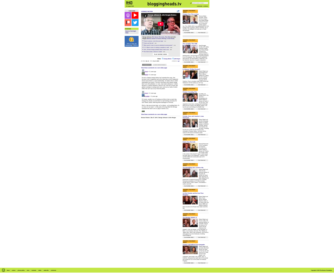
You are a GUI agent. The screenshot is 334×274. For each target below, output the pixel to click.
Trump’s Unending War (190, 92)
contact (13, 270)
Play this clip (201, 32)
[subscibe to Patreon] (128, 25)
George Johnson (167, 59)
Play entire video (160, 54)
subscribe (46, 270)
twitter (39, 270)
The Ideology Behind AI (190, 217)
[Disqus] (160, 90)
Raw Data (167, 37)
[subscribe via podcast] (128, 18)
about (8, 270)
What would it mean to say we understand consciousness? (158, 45)
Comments (146, 65)
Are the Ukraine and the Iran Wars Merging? (193, 194)
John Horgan (177, 59)
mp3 (179, 61)
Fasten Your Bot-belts (189, 142)
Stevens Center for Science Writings (156, 38)
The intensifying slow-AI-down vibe (193, 167)
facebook (34, 270)
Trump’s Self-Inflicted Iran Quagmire (194, 244)
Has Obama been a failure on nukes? (153, 51)
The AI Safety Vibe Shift (190, 44)
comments (199, 6)
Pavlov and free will (149, 43)
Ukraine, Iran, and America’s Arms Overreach (193, 117)
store (28, 270)
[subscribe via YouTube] (135, 18)
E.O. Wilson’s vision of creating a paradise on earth (157, 47)
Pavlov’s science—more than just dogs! (154, 41)
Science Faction (147, 11)
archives (206, 6)
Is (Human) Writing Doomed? (191, 69)
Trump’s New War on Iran (191, 14)
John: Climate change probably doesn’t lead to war (156, 49)
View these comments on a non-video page (154, 68)
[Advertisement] (132, 75)
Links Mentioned (160, 65)
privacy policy (21, 270)
